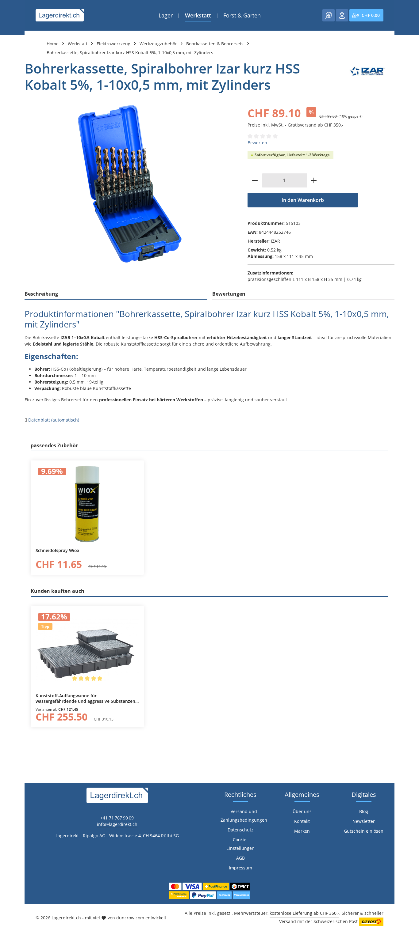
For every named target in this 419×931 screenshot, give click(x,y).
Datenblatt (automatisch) (53, 420)
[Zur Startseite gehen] (60, 15)
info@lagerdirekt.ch (117, 824)
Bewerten (257, 143)
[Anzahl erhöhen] (314, 180)
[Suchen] (328, 15)
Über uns (302, 811)
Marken (302, 831)
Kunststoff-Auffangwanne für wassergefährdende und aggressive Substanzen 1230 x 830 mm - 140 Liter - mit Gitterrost (85, 698)
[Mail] (8, 600)
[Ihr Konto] (342, 15)
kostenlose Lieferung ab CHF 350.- (304, 913)
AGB (240, 858)
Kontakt (302, 821)
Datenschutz (240, 830)
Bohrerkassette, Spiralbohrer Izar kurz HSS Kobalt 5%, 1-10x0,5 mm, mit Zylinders (130, 52)
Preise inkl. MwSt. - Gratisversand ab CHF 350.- (296, 125)
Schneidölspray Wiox (57, 550)
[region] (129, 184)
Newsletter (363, 821)
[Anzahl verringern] (255, 180)
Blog (363, 811)
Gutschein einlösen (363, 831)
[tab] (116, 294)
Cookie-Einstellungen (240, 844)
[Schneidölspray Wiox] (87, 504)
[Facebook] (8, 563)
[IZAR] (367, 76)
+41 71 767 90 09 (117, 818)
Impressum (240, 868)
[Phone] (8, 588)
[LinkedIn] (8, 576)
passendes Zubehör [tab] (54, 445)
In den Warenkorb (303, 200)
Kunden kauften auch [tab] (57, 591)
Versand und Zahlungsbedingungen (244, 815)
